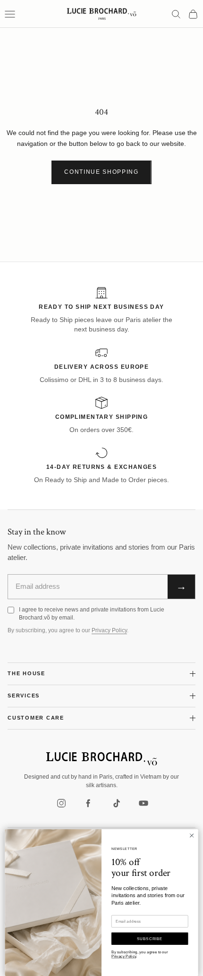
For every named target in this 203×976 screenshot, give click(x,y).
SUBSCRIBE (150, 938)
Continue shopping (101, 172)
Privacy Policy (109, 630)
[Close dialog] (191, 835)
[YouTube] (143, 803)
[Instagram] (61, 803)
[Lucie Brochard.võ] (101, 758)
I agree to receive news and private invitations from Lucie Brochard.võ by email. (91, 613)
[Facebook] (89, 803)
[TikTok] (116, 803)
